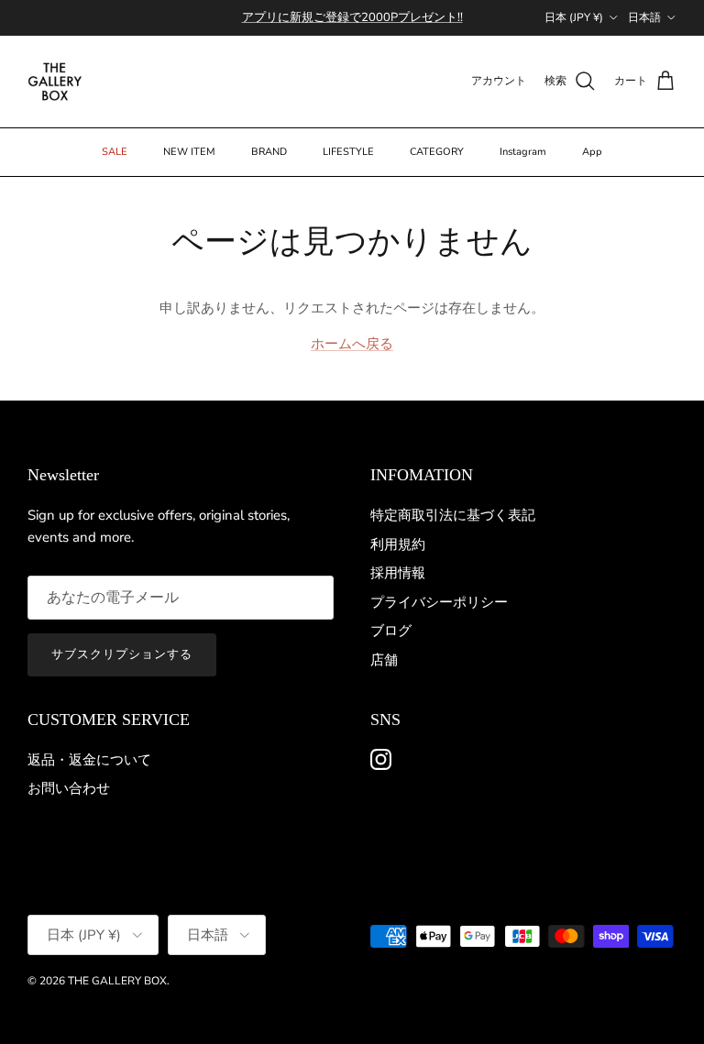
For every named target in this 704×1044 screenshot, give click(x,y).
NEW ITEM (189, 152)
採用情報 (397, 573)
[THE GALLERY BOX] (55, 81)
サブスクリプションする (121, 654)
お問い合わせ (69, 788)
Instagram (523, 152)
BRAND (269, 152)
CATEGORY (437, 152)
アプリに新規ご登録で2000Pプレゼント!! (352, 17)
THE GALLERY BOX (117, 980)
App (592, 152)
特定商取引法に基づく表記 (452, 515)
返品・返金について (89, 760)
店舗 (384, 660)
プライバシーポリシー (439, 602)
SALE (114, 152)
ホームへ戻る (352, 344)
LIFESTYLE (348, 152)
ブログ (391, 630)
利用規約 (397, 544)
